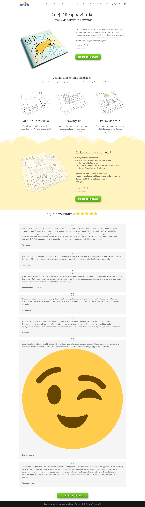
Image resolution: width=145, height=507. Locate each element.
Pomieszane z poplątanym (32, 287)
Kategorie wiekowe (52, 4)
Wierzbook (26, 245)
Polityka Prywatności (93, 504)
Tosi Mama (26, 265)
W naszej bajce (28, 483)
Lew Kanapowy (28, 455)
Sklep (79, 4)
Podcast (85, 4)
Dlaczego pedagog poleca (114, 4)
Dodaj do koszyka (88, 56)
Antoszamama (27, 310)
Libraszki (25, 332)
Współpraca (100, 4)
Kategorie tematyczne (68, 4)
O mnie (92, 4)
